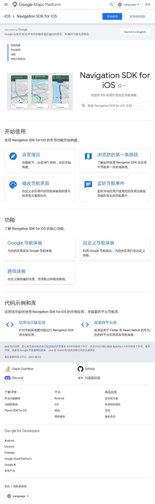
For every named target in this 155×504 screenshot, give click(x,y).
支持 (107, 410)
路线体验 (17, 271)
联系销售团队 (138, 16)
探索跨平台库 (105, 322)
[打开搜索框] (111, 4)
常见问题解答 (12, 398)
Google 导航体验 (25, 243)
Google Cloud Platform (18, 458)
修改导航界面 (35, 183)
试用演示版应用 (32, 322)
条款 (7, 486)
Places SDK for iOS (16, 410)
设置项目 (31, 155)
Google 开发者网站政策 (33, 350)
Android (59, 398)
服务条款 (110, 416)
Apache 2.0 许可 (121, 346)
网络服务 (60, 416)
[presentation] (77, 131)
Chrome (9, 446)
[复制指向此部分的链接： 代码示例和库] (41, 303)
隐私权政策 (20, 486)
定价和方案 (111, 398)
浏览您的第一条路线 (117, 155)
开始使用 (112, 16)
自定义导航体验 (99, 243)
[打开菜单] (6, 4)
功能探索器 (11, 404)
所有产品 (10, 470)
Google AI (10, 464)
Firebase (10, 452)
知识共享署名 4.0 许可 (63, 346)
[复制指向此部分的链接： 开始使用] (31, 132)
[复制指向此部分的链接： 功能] (20, 220)
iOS (8, 16)
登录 (147, 4)
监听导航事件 (111, 183)
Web (57, 410)
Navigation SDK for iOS (37, 16)
